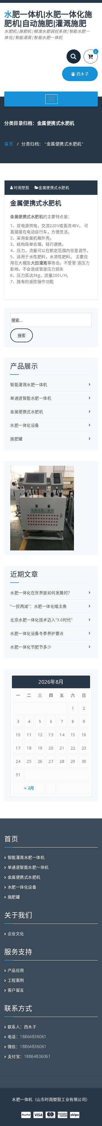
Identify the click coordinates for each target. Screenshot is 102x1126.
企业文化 (16, 933)
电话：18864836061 (27, 1036)
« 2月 (29, 787)
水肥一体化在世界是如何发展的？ (41, 592)
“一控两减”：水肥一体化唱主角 (38, 606)
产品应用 (16, 970)
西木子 (82, 74)
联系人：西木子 (22, 1026)
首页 (8, 144)
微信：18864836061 (27, 1046)
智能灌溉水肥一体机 (28, 384)
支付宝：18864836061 (29, 1056)
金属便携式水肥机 (54, 187)
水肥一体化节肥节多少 (30, 647)
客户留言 (16, 990)
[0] (94, 57)
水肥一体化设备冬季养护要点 (37, 633)
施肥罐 (16, 438)
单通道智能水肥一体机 (30, 398)
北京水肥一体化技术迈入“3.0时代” (41, 619)
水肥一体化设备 (24, 425)
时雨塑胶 (21, 187)
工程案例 (16, 980)
